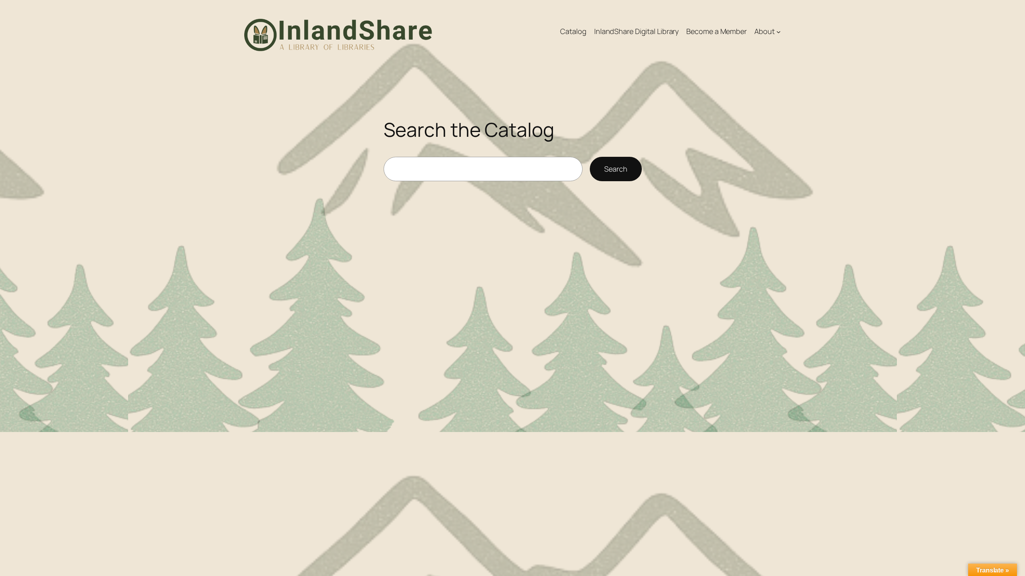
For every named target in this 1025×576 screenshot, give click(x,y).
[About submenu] (778, 31)
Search (615, 169)
